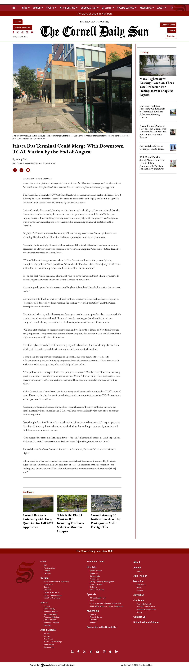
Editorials (47, 590)
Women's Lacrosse (51, 623)
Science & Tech (95, 561)
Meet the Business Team (146, 609)
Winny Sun (21, 159)
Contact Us (139, 617)
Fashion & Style (96, 584)
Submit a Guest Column (146, 622)
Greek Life (94, 573)
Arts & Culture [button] (68, 8)
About (136, 562)
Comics (93, 614)
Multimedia (93, 611)
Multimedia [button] (146, 8)
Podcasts (93, 620)
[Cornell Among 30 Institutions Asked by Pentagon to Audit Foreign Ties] (106, 503)
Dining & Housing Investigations (102, 582)
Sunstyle (140, 590)
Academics (94, 579)
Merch (139, 588)
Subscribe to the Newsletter (102, 627)
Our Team (138, 600)
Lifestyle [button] (107, 8)
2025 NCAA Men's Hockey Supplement (105, 603)
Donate (172, 30)
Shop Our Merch (168, 25)
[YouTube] (32, 32)
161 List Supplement (97, 598)
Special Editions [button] (126, 8)
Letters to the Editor (51, 592)
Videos (93, 623)
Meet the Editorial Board (146, 607)
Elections (47, 573)
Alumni (137, 567)
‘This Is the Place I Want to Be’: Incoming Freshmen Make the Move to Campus (70, 523)
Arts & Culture (48, 630)
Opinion (44, 578)
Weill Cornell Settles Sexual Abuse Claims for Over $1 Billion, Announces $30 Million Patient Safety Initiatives (152, 162)
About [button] (160, 8)
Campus (47, 571)
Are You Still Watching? (53, 642)
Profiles (47, 633)
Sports (44, 602)
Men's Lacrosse (50, 620)
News (43, 561)
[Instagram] (27, 32)
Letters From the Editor (53, 595)
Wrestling (47, 625)
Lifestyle (91, 567)
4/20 (92, 601)
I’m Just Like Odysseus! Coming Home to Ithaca (152, 147)
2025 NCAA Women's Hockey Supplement (106, 606)
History (139, 612)
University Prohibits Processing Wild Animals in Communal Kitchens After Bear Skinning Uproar (152, 111)
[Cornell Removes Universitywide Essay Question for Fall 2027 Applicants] (38, 503)
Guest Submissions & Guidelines (56, 582)
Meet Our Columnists (52, 598)
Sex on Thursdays (97, 590)
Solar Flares (48, 639)
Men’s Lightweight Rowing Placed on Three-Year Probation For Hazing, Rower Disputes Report (157, 87)
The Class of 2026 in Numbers (94, 13)
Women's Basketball (52, 617)
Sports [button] (50, 8)
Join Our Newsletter (22, 27)
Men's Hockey (49, 609)
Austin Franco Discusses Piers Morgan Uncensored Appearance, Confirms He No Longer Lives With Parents (153, 131)
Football (47, 606)
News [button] (25, 8)
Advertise (171, 36)
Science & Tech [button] (89, 8)
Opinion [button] (37, 8)
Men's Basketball (50, 614)
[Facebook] (13, 32)
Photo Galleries (96, 617)
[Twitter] (18, 32)
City (45, 565)
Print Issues (141, 585)
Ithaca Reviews (96, 571)
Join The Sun (140, 576)
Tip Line (17, 21)
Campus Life (95, 576)
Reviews (47, 636)
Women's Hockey (50, 612)
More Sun (138, 581)
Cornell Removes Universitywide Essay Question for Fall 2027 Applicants (38, 521)
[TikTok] (22, 32)
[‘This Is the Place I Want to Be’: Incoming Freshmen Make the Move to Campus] (72, 503)
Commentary (49, 647)
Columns (47, 587)
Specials (91, 594)
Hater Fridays (49, 644)
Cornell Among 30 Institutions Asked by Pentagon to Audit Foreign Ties (106, 521)
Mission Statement (144, 604)
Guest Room (48, 584)
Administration (49, 568)
